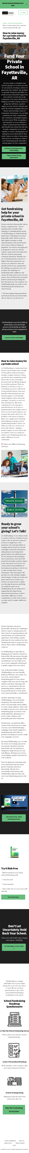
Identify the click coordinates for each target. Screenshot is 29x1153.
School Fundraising (15, 23)
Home (5, 23)
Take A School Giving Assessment (14, 156)
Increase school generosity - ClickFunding (14, 149)
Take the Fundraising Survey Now (14, 1110)
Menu (24, 12)
